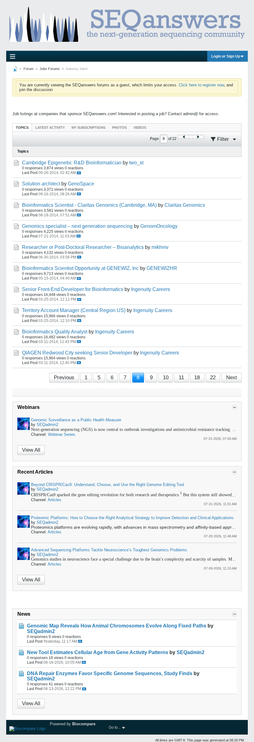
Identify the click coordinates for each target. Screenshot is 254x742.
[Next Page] (198, 136)
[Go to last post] (79, 172)
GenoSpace (81, 183)
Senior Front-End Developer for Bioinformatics (72, 289)
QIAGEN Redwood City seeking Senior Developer (77, 352)
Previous (64, 377)
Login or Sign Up (225, 56)
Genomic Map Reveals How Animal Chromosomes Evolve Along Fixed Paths (116, 625)
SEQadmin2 (47, 424)
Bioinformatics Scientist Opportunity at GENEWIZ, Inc (80, 268)
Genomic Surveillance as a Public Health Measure (76, 420)
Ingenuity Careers (150, 289)
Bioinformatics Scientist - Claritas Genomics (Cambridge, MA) (89, 205)
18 (197, 377)
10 (166, 377)
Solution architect (41, 183)
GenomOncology (158, 226)
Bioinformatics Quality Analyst (54, 331)
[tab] (22, 127)
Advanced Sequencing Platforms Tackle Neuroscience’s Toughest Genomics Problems (109, 550)
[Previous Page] (183, 136)
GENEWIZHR (162, 268)
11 (181, 377)
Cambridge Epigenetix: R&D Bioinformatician (71, 162)
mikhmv (160, 247)
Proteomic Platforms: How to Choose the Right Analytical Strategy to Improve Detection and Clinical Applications (132, 517)
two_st (136, 162)
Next (231, 377)
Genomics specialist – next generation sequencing (77, 226)
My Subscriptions (88, 127)
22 (213, 377)
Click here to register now (201, 85)
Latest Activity (50, 127)
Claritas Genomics (184, 205)
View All (31, 450)
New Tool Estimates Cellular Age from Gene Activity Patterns (97, 652)
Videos (140, 127)
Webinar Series (61, 434)
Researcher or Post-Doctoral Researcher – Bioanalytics (83, 247)
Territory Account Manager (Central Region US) (73, 310)
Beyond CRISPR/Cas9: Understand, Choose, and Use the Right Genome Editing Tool (107, 484)
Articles (54, 499)
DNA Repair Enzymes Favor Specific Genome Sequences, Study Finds (109, 673)
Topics (22, 127)
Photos (119, 127)
